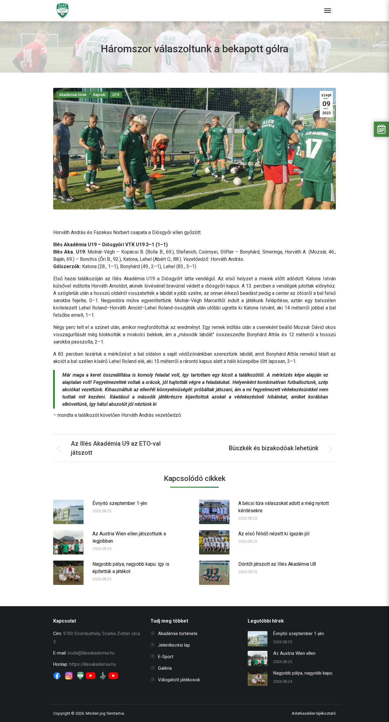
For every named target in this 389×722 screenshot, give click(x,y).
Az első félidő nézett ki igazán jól (273, 534)
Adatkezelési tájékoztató (314, 713)
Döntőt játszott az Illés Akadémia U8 (277, 564)
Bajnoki (99, 95)
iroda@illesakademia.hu (91, 653)
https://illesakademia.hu (92, 664)
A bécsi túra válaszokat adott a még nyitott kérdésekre (283, 506)
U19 (115, 95)
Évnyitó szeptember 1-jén (119, 503)
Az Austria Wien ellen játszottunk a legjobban (129, 537)
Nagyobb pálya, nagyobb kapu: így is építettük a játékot (130, 567)
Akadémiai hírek (72, 95)
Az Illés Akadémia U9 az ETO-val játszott (116, 448)
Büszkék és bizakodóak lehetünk (273, 448)
